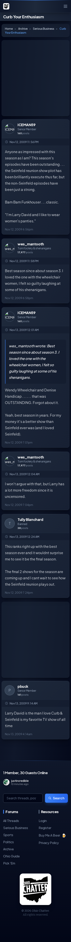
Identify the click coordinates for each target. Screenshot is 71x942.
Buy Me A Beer (52, 835)
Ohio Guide (11, 856)
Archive (23, 28)
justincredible (20, 780)
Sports (8, 835)
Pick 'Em (9, 863)
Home (9, 28)
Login (43, 821)
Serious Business (43, 28)
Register (45, 828)
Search (58, 798)
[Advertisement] (35, 78)
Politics (8, 842)
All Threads (11, 821)
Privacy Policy (49, 843)
